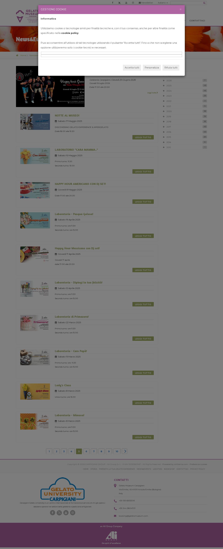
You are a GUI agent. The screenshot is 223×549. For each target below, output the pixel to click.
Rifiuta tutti (170, 67)
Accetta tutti (132, 67)
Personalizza (152, 67)
